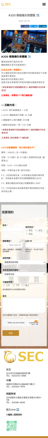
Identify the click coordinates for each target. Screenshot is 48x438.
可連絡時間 (8, 282)
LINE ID (28, 241)
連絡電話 (7, 241)
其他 (31, 234)
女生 (40, 230)
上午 (8, 285)
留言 (5, 296)
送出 (11, 333)
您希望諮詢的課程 (11, 270)
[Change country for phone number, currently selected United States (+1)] (5, 245)
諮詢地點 (7, 258)
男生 (31, 230)
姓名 (5, 225)
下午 (18, 285)
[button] (44, 4)
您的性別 (30, 227)
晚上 (27, 285)
